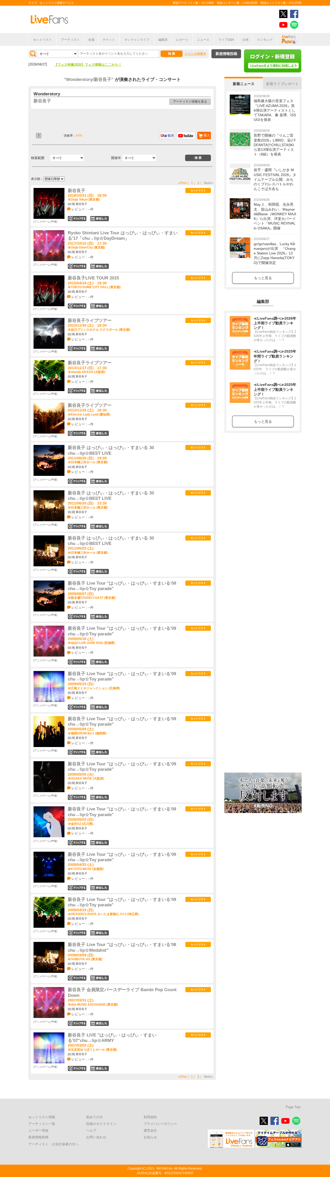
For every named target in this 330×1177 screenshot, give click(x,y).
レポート (182, 40)
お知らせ (150, 1137)
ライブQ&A (226, 40)
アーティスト (70, 40)
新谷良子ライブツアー (90, 320)
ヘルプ (91, 1130)
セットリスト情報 (41, 1117)
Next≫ (208, 183)
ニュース (203, 40)
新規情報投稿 (226, 54)
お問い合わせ (96, 1137)
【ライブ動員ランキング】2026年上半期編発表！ (91, 65)
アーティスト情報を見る (190, 101)
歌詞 (171, 135)
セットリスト (42, 40)
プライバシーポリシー (160, 1124)
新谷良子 (42, 100)
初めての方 (94, 1117)
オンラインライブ (137, 40)
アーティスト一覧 (41, 1124)
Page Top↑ (294, 1107)
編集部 (163, 40)
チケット (109, 40)
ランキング (265, 40)
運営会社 (150, 1130)
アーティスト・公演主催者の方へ (53, 1144)
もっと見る (263, 278)
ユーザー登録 (38, 1130)
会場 (91, 40)
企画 (245, 40)
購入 (207, 135)
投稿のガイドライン (101, 1124)
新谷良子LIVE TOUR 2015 (93, 278)
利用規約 (150, 1117)
